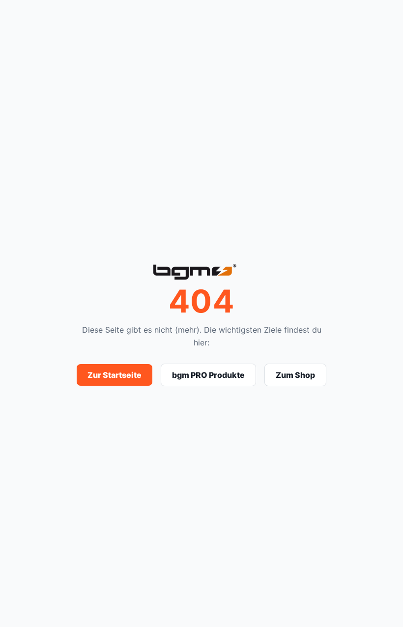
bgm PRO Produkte (208, 375)
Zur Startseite (114, 375)
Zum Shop (295, 375)
